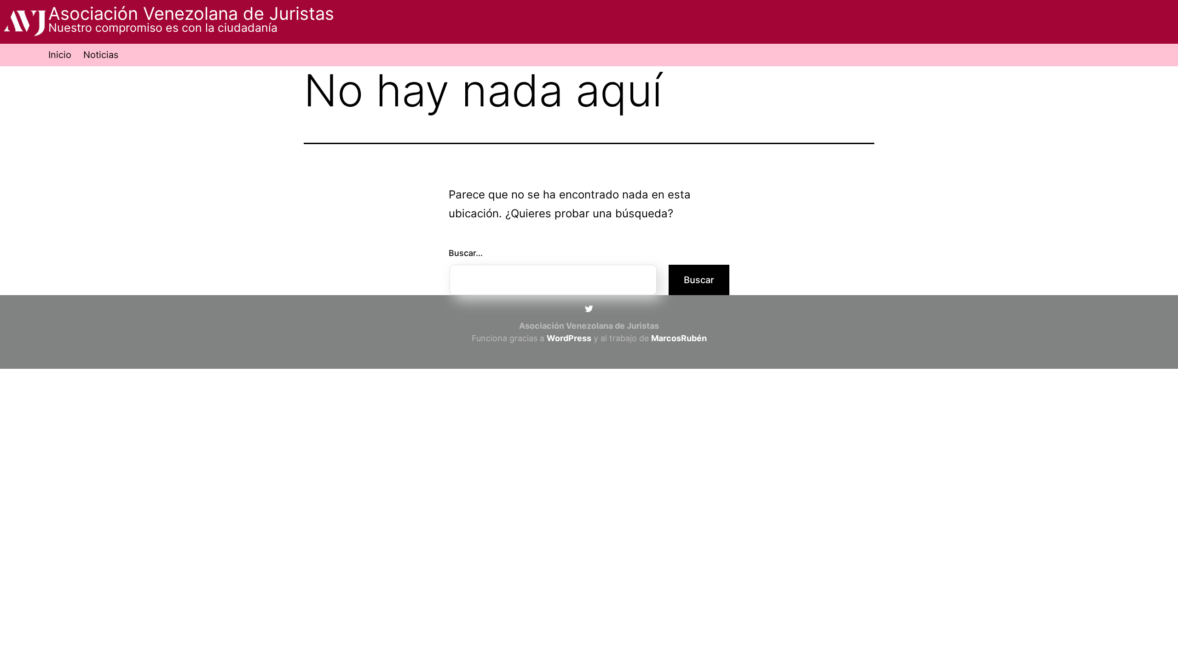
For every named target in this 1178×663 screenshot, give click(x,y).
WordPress (569, 338)
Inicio (59, 54)
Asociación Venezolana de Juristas (191, 13)
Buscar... (466, 253)
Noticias (100, 54)
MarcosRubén (679, 338)
